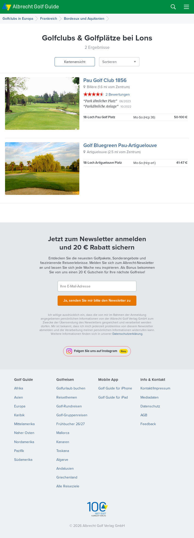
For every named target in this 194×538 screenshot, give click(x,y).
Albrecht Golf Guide (36, 6)
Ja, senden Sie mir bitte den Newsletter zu (97, 300)
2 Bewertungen (118, 94)
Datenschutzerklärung (127, 334)
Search (173, 7)
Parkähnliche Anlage (101, 106)
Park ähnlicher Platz (100, 100)
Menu (186, 7)
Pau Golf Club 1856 (105, 80)
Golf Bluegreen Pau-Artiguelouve (120, 145)
